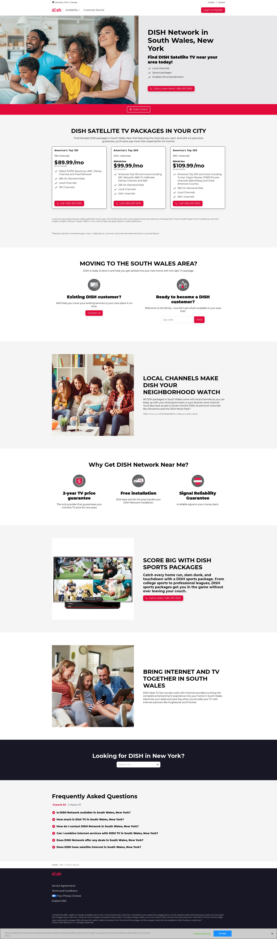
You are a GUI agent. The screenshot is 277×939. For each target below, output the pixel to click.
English (211, 2)
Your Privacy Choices (69, 896)
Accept (222, 933)
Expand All (59, 804)
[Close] (272, 933)
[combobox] (135, 764)
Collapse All (74, 804)
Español (221, 2)
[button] (157, 764)
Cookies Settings (202, 933)
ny (61, 865)
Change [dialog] (73, 2)
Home (55, 865)
